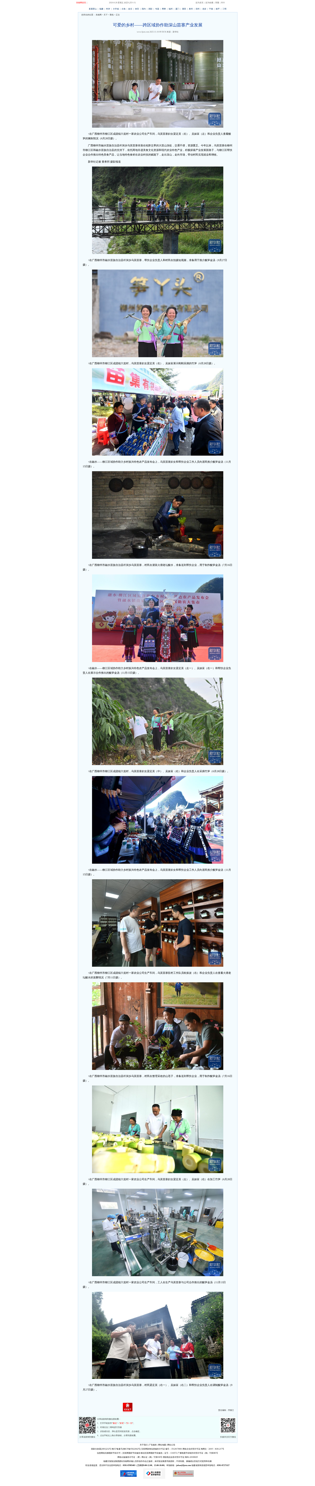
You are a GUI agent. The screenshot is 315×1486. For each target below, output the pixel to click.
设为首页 (199, 2)
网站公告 (171, 1445)
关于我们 (144, 1445)
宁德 (211, 9)
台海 (124, 9)
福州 (171, 9)
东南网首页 (81, 2)
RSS (223, 2)
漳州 (198, 9)
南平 (218, 9)
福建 (101, 9)
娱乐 (130, 9)
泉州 (191, 9)
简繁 (217, 2)
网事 (164, 9)
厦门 (177, 9)
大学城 (116, 9)
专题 (157, 9)
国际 (150, 9)
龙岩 (204, 9)
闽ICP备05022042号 (131, 1449)
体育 (137, 9)
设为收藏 (209, 2)
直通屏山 (93, 9)
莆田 (184, 9)
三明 (224, 9)
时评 (108, 9)
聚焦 (112, 15)
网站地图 (162, 1445)
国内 (144, 9)
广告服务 (153, 1445)
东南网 (98, 15)
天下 (106, 15)
